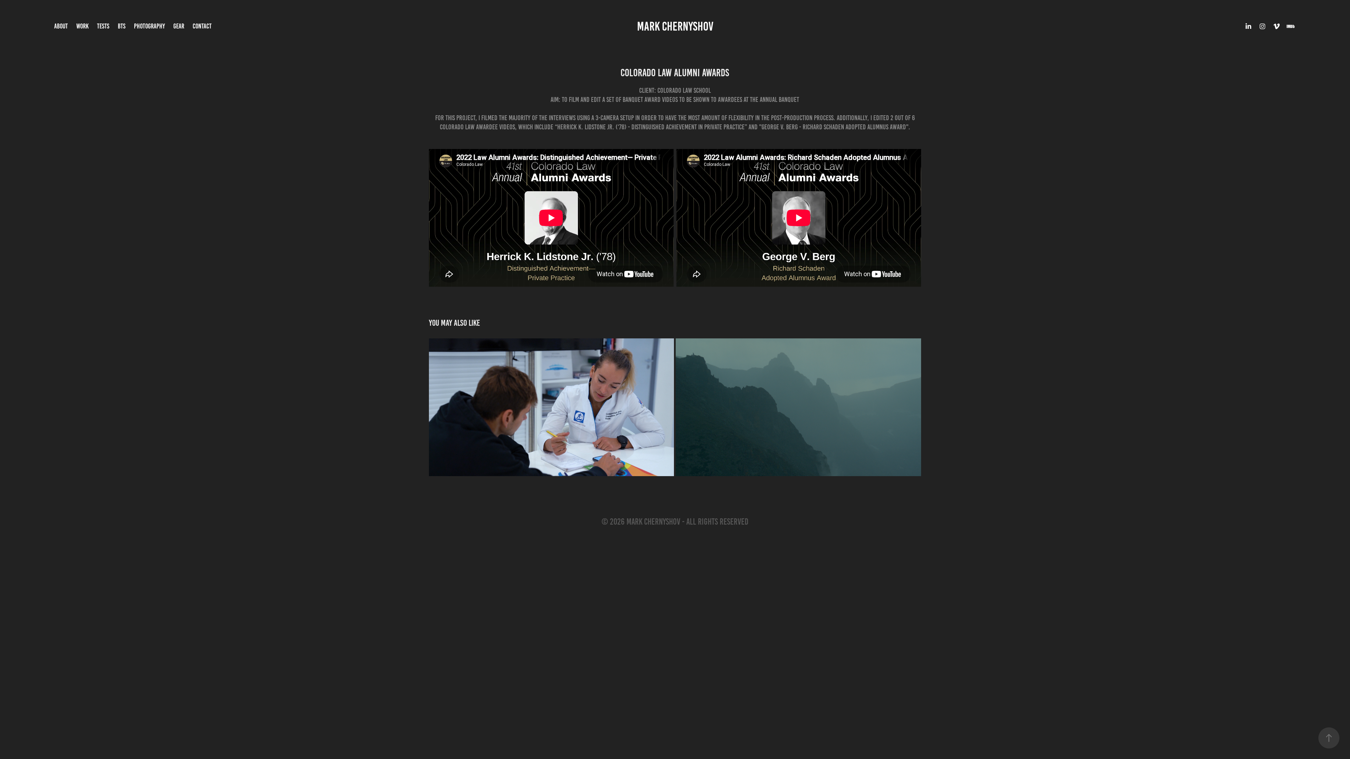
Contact (202, 26)
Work (82, 26)
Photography (149, 26)
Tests (103, 26)
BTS (122, 26)
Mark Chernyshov (675, 26)
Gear (178, 26)
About (61, 26)
